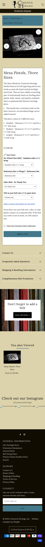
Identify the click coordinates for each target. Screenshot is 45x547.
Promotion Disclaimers (12, 448)
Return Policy (8, 473)
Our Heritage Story (11, 445)
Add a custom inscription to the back (19, 204)
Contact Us (7, 253)
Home (5, 18)
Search (6, 460)
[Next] (38, 46)
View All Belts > (22, 315)
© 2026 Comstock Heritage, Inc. (16, 519)
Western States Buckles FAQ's (15, 457)
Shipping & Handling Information (19, 270)
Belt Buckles (15, 18)
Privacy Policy (9, 482)
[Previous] (6, 46)
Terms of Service (10, 479)
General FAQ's (9, 451)
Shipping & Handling (11, 476)
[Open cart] (42, 4)
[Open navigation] (4, 4)
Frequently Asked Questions (16, 261)
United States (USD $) (22, 529)
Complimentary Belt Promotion (17, 278)
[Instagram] (24, 434)
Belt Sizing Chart (10, 454)
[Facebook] (20, 434)
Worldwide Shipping (22, 11)
